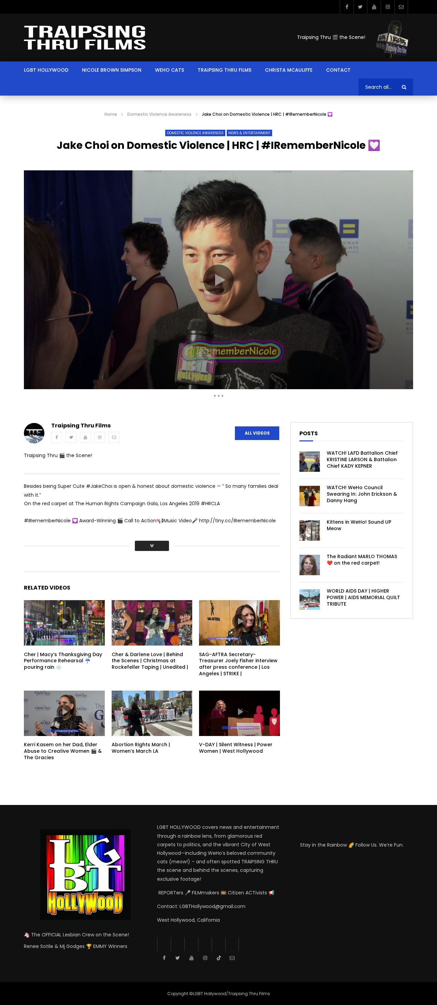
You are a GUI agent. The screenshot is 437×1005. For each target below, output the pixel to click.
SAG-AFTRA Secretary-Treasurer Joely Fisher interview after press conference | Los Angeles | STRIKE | (238, 664)
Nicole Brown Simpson (111, 70)
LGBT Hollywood (46, 70)
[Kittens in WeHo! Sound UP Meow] (309, 530)
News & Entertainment (249, 133)
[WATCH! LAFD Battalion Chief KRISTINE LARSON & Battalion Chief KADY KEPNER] (309, 461)
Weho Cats (169, 70)
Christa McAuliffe (288, 70)
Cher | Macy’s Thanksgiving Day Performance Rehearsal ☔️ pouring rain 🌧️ (63, 661)
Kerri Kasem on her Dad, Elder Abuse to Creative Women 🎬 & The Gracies (63, 751)
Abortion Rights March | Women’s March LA (141, 747)
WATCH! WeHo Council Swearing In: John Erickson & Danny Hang (362, 494)
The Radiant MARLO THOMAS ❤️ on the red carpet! (362, 559)
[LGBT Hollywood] (84, 37)
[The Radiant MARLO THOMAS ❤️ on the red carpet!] (309, 565)
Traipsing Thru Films (224, 70)
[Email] (401, 7)
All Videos (257, 433)
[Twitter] (360, 7)
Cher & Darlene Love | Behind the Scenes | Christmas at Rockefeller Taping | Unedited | (150, 661)
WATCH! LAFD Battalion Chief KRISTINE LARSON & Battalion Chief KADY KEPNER (362, 459)
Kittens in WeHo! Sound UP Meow (359, 525)
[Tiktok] (218, 944)
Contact (338, 70)
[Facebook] (346, 7)
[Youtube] (374, 7)
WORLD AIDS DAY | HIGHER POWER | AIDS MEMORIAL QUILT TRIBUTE (363, 597)
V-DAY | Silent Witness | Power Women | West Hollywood (235, 747)
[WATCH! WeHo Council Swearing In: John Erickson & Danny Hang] (309, 496)
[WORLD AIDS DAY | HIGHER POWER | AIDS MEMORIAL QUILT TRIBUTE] (309, 599)
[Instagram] (387, 7)
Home (110, 114)
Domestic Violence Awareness (159, 114)
